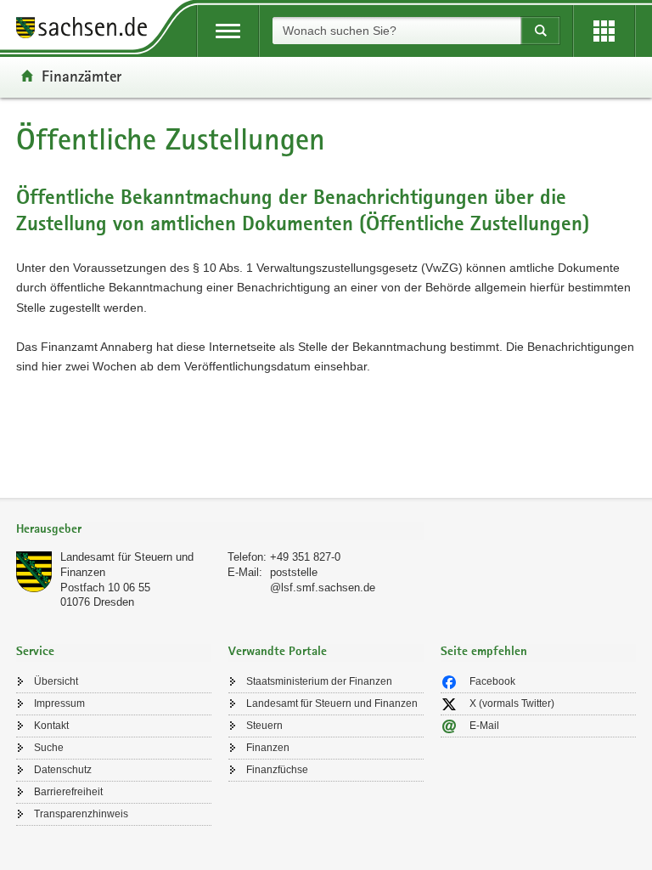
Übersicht (56, 681)
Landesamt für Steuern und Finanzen (332, 703)
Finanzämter (81, 75)
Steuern (264, 726)
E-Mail (484, 726)
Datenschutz (63, 770)
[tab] (220, 531)
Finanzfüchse (277, 770)
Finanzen (267, 748)
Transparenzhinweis (81, 814)
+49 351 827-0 (305, 557)
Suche (49, 748)
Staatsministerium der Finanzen (319, 681)
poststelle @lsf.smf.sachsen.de (322, 580)
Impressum (59, 703)
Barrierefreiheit (68, 792)
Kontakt (51, 726)
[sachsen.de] (87, 30)
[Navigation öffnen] (228, 31)
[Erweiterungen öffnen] (604, 31)
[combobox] (396, 30)
